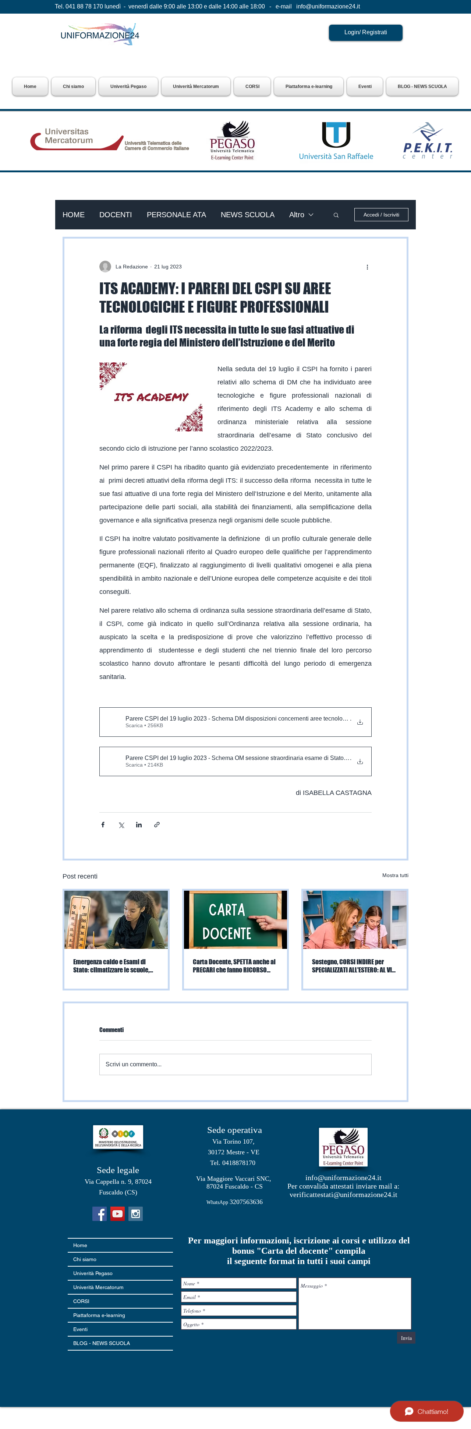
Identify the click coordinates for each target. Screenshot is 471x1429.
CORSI (81, 1301)
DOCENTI (115, 215)
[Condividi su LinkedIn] (138, 824)
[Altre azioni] (367, 266)
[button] (128, 86)
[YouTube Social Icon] (117, 1214)
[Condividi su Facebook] (102, 824)
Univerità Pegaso (93, 1273)
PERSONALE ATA (176, 215)
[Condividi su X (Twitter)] (120, 824)
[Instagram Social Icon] (135, 1214)
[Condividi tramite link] (156, 824)
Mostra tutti (395, 875)
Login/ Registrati (365, 32)
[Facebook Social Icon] (99, 1214)
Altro (296, 215)
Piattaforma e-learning (99, 1315)
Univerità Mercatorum (98, 1287)
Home (80, 1245)
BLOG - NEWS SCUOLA (101, 1343)
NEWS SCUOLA (248, 215)
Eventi (80, 1329)
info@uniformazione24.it (328, 6)
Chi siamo (84, 1259)
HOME (74, 215)
